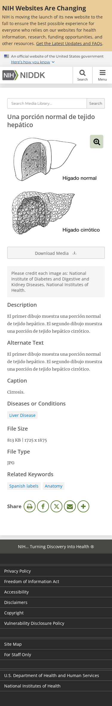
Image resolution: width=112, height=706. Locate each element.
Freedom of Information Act (31, 581)
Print (30, 506)
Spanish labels (24, 486)
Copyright (14, 613)
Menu (102, 79)
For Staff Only (17, 654)
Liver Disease (22, 415)
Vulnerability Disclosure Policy (34, 623)
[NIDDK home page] (24, 75)
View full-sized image (96, 141)
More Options (83, 506)
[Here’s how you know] (56, 59)
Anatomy (53, 486)
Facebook (43, 506)
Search (82, 79)
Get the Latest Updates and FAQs (69, 43)
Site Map (13, 644)
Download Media (52, 253)
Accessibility (16, 592)
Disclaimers (15, 602)
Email (70, 506)
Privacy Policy (17, 571)
